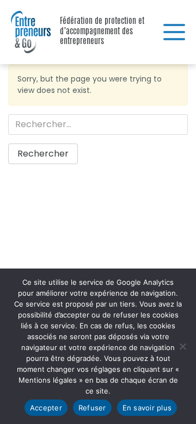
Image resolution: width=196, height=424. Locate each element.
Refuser (92, 407)
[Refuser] (182, 346)
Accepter (46, 407)
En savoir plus (147, 407)
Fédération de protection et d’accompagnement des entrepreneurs (27, 32)
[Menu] (174, 32)
